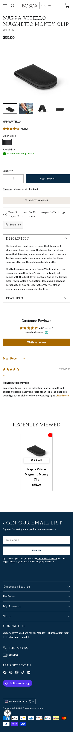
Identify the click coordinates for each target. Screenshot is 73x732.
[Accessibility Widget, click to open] (7, 713)
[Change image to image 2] (26, 108)
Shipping (7, 189)
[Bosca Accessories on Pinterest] (11, 673)
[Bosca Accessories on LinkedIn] (29, 673)
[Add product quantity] (20, 179)
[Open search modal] (12, 6)
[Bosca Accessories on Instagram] (17, 673)
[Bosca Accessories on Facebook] (5, 673)
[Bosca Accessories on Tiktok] (23, 673)
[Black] (36, 72)
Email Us (13, 654)
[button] (11, 128)
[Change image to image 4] (59, 108)
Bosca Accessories (33, 708)
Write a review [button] (36, 342)
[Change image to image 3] (42, 108)
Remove (50, 435)
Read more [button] (63, 395)
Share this (15, 224)
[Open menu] (5, 6)
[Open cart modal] (67, 6)
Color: (9, 135)
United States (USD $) (20, 701)
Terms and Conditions (47, 558)
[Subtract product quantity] (6, 179)
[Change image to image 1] (10, 108)
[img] (11, 369)
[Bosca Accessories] (36, 6)
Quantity (8, 170)
